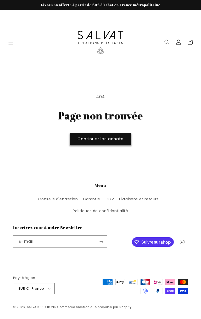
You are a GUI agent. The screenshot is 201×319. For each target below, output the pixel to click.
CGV (109, 199)
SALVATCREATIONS (41, 307)
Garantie (91, 199)
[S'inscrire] (101, 241)
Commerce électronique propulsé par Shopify (94, 307)
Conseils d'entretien (58, 199)
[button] (11, 42)
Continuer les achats (100, 138)
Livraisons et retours (139, 199)
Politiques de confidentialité (100, 210)
